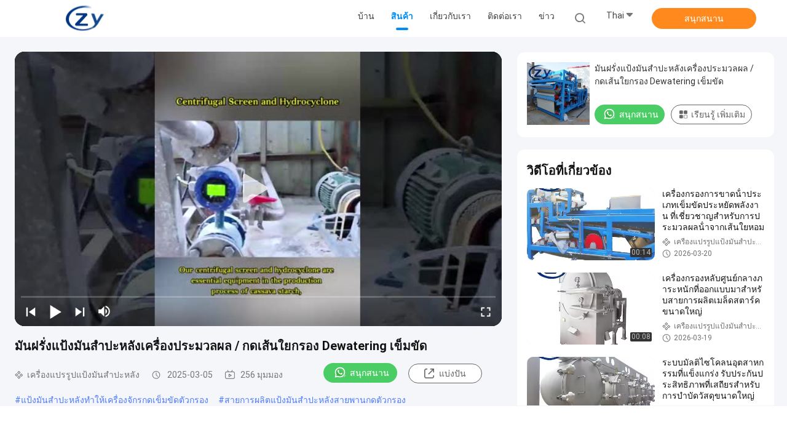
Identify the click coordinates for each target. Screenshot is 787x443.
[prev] (30, 311)
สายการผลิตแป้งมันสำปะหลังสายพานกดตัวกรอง (315, 400)
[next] (80, 311)
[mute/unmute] (104, 311)
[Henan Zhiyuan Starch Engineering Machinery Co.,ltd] (85, 18)
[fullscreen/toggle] (485, 311)
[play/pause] (55, 311)
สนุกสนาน (704, 18)
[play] (258, 189)
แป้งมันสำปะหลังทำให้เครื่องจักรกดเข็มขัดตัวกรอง (114, 400)
